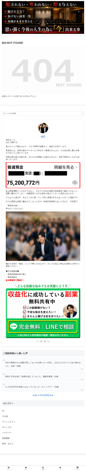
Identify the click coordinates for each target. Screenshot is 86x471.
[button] (82, 113)
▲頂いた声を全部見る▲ (43, 395)
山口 (43, 136)
